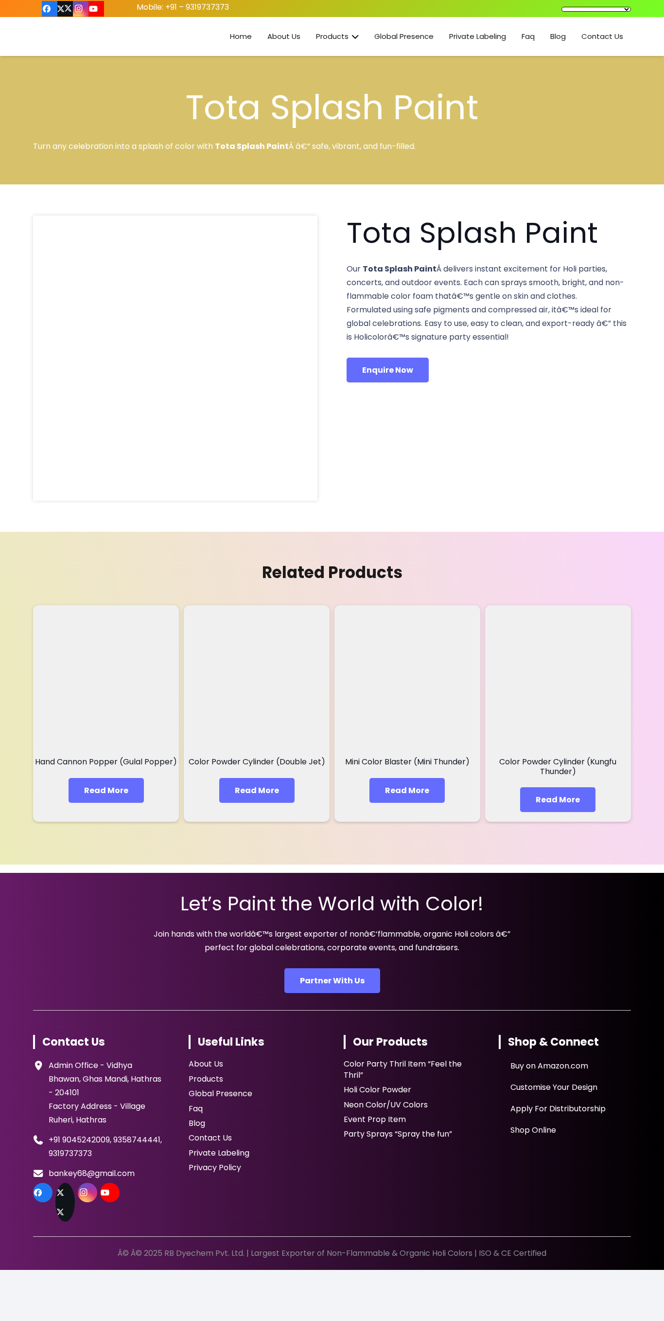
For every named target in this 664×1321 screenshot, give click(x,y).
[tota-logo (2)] (92, 36)
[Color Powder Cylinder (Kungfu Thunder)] (558, 678)
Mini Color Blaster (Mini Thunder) (407, 761)
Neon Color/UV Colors (386, 1104)
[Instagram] (80, 9)
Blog (197, 1123)
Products (206, 1079)
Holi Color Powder (377, 1089)
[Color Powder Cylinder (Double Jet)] (257, 678)
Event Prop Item (375, 1119)
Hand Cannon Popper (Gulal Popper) (106, 761)
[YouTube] (96, 9)
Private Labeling (219, 1152)
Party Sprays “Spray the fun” (398, 1134)
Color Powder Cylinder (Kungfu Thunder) (557, 766)
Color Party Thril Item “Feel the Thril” (403, 1069)
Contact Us (210, 1137)
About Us (206, 1063)
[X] (65, 9)
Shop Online (532, 1130)
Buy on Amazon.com (548, 1065)
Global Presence (220, 1093)
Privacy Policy (215, 1167)
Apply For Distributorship (557, 1108)
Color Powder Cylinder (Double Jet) (257, 761)
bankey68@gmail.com (92, 1173)
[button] (354, 36)
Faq (196, 1108)
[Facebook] (49, 9)
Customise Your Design (552, 1087)
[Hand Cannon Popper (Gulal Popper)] (106, 678)
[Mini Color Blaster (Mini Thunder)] (407, 678)
